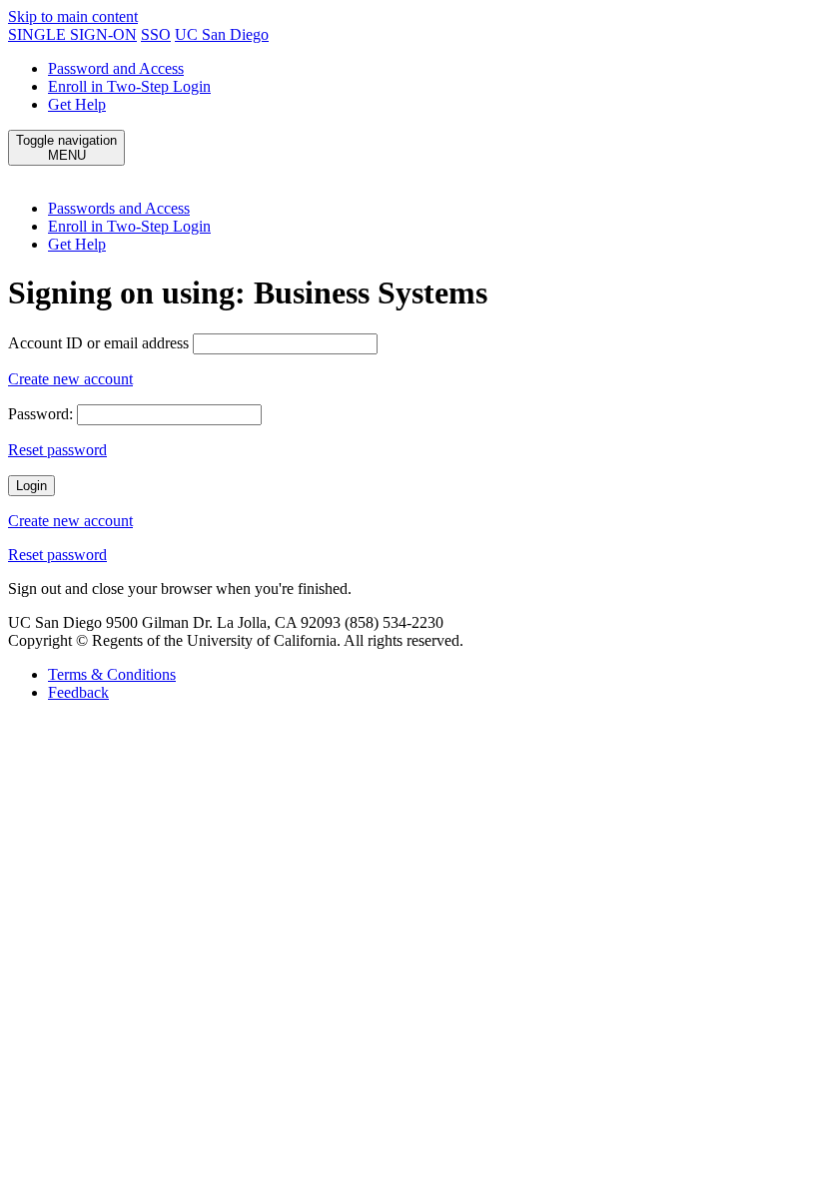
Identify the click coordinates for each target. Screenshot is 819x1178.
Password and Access (116, 68)
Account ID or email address (98, 342)
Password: (40, 413)
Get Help (77, 104)
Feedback (78, 692)
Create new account (70, 378)
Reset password (57, 449)
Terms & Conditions (112, 674)
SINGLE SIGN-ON (72, 34)
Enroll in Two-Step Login (129, 86)
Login (31, 485)
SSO (156, 34)
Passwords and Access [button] (119, 208)
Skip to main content (73, 16)
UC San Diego (222, 34)
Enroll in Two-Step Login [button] (129, 226)
